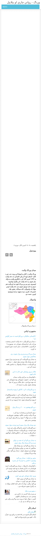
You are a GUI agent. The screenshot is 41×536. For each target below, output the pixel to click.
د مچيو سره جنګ (30, 491)
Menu (5, 7)
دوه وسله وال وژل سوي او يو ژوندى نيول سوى (20, 425)
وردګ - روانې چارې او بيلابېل (23, 2)
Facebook (7, 254)
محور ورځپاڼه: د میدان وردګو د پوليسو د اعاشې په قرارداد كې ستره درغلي (24, 460)
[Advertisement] (21, 227)
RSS (11, 254)
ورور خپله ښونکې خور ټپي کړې (25, 476)
